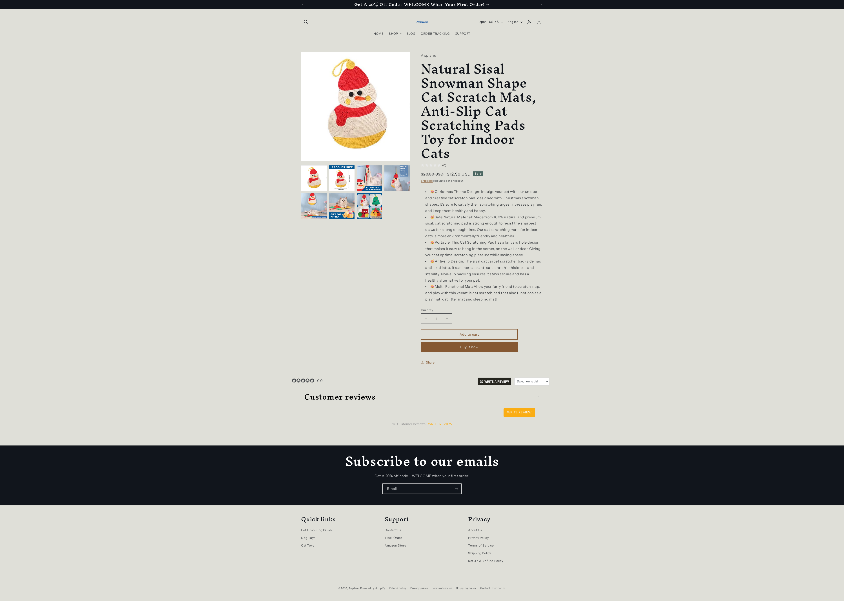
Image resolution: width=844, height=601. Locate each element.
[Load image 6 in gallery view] (341, 206)
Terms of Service (481, 545)
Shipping (427, 180)
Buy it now (469, 347)
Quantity (427, 310)
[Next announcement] (541, 4)
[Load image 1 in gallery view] (314, 178)
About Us (475, 530)
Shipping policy (466, 588)
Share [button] (430, 362)
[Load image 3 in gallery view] (369, 178)
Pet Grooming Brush (316, 530)
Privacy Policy (478, 538)
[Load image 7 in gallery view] (369, 206)
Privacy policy (419, 588)
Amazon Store (395, 545)
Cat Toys (307, 545)
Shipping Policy (479, 553)
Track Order (393, 538)
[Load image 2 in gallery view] (341, 178)
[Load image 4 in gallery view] (397, 178)
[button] (306, 22)
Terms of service (442, 588)
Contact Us (393, 530)
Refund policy (397, 588)
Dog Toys (308, 538)
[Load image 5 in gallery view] (314, 206)
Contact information (493, 588)
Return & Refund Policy (485, 561)
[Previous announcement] (302, 4)
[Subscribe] (456, 488)
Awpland (354, 588)
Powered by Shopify (372, 588)
